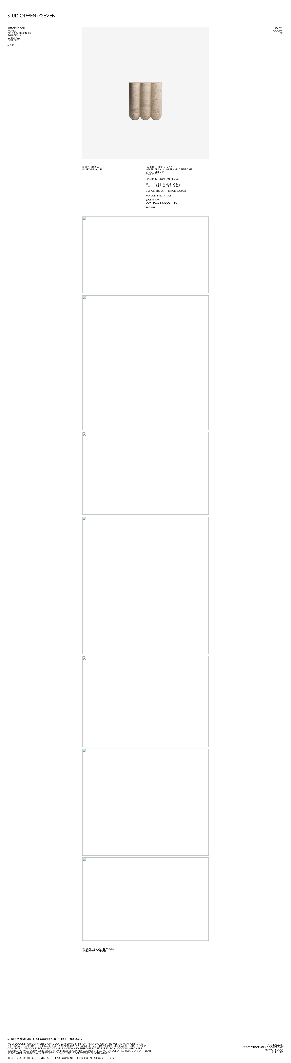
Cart (280, 33)
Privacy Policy (274, 1050)
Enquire (150, 208)
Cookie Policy (274, 1052)
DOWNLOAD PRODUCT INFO (161, 203)
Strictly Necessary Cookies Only (263, 1047)
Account (277, 31)
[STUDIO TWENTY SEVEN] (31, 15)
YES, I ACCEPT (275, 1045)
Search (279, 28)
